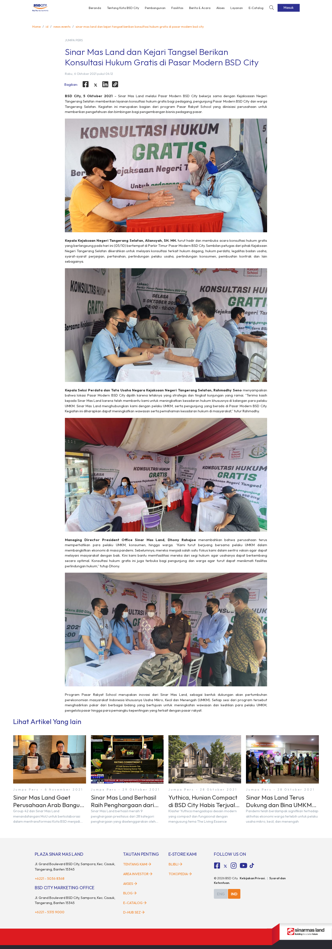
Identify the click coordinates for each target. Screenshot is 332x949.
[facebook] (85, 84)
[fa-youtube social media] (243, 866)
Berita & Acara (199, 8)
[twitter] (95, 85)
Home (36, 26)
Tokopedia (178, 874)
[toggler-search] (271, 7)
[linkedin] (105, 84)
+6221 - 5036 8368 (49, 878)
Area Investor (136, 874)
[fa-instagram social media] (233, 866)
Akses (220, 8)
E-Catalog (256, 8)
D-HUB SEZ (132, 912)
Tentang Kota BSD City (123, 8)
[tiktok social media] (225, 866)
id (47, 26)
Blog (128, 893)
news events (61, 26)
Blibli (173, 864)
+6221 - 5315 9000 (49, 912)
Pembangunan (155, 8)
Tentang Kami (135, 864)
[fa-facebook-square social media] (217, 866)
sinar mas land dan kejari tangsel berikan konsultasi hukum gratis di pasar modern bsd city (140, 26)
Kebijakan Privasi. (253, 878)
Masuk (289, 7)
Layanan (236, 8)
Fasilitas (177, 8)
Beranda (95, 8)
